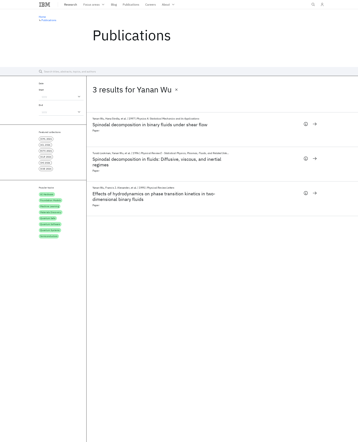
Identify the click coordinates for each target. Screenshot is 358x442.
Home (42, 16)
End (41, 105)
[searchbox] (179, 71)
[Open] (79, 96)
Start (41, 89)
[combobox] (61, 96)
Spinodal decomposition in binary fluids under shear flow (149, 124)
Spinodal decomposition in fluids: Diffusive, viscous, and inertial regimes (156, 162)
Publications (48, 20)
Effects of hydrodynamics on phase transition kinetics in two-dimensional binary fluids (153, 196)
